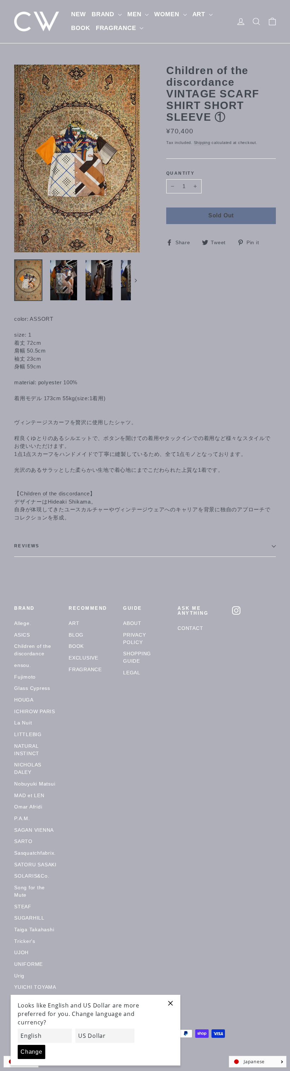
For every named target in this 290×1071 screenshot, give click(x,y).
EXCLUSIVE (83, 658)
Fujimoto (25, 677)
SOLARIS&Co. (31, 876)
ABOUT (132, 623)
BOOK (80, 28)
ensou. (22, 665)
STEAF (22, 906)
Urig (19, 976)
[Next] (135, 280)
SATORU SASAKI (35, 864)
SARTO (23, 841)
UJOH (21, 952)
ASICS (22, 635)
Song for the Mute (29, 891)
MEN (135, 14)
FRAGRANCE (117, 28)
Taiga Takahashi (34, 929)
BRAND (104, 14)
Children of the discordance (55, 494)
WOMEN (167, 14)
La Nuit (23, 723)
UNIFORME (28, 964)
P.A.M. (22, 818)
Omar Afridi (28, 807)
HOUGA (24, 700)
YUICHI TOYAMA (35, 987)
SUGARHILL (29, 918)
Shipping (202, 142)
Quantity (180, 173)
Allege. (22, 623)
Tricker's (24, 941)
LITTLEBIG (28, 734)
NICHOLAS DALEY (27, 768)
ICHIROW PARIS (34, 711)
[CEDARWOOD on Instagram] (236, 610)
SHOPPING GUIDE (137, 657)
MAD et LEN (29, 795)
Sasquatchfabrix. (35, 853)
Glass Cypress (32, 688)
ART (199, 14)
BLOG (76, 635)
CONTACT (190, 628)
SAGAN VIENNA (34, 830)
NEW (78, 14)
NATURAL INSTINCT (26, 749)
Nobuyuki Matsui (34, 784)
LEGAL (131, 672)
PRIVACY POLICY (134, 638)
